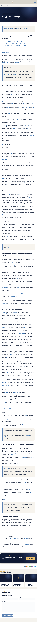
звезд (31, 446)
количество (12, 538)
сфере (22, 120)
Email (20, 597)
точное (13, 546)
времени (25, 28)
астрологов (8, 184)
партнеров (26, 387)
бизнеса (8, 372)
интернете (4, 163)
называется (24, 457)
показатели (20, 89)
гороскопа (8, 74)
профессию (22, 333)
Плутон (4, 499)
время (14, 86)
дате (22, 28)
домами (24, 547)
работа (9, 408)
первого (8, 113)
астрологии (20, 194)
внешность (8, 404)
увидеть (18, 287)
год (15, 95)
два (16, 275)
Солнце (16, 109)
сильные (4, 203)
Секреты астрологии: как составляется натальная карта (16, 43)
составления (25, 327)
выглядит (6, 392)
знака (27, 211)
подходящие (9, 352)
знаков (26, 182)
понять (10, 153)
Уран (30, 492)
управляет (15, 312)
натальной (25, 107)
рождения (29, 28)
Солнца (8, 194)
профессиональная (25, 424)
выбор (12, 240)
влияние (6, 232)
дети (11, 419)
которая (14, 265)
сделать (8, 29)
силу (30, 313)
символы (28, 543)
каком (3, 120)
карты (31, 126)
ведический (24, 260)
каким (3, 178)
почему (24, 143)
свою (16, 29)
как (12, 50)
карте (29, 107)
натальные (27, 126)
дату (26, 103)
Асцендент (5, 111)
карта (19, 50)
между (12, 129)
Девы (9, 424)
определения (23, 293)
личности (27, 458)
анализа (22, 128)
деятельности (27, 436)
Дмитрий (13, 262)
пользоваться (21, 137)
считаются (4, 303)
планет (28, 61)
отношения (16, 245)
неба (26, 59)
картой (32, 457)
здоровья (16, 331)
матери (9, 416)
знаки (11, 313)
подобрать (18, 333)
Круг (3, 395)
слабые (5, 436)
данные (27, 166)
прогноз (19, 206)
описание (8, 107)
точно (12, 358)
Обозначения (27, 544)
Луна (10, 199)
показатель (21, 111)
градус (12, 94)
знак (33, 107)
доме (7, 120)
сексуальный (8, 385)
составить (14, 364)
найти (25, 50)
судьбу (8, 62)
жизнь (17, 278)
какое (3, 232)
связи (26, 151)
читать (3, 144)
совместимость (27, 125)
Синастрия (5, 125)
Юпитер (28, 489)
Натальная (6, 28)
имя (23, 103)
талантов (28, 505)
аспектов (17, 538)
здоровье (18, 349)
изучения (11, 343)
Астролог (6, 69)
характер (29, 78)
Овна (9, 402)
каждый (11, 354)
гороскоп (17, 28)
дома (5, 74)
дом (8, 245)
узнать (28, 128)
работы (3, 237)
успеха (10, 335)
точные (6, 236)
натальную (19, 29)
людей (3, 166)
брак (33, 328)
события (9, 95)
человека (9, 61)
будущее (17, 62)
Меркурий (4, 382)
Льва (8, 419)
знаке (12, 316)
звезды (15, 453)
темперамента (5, 325)
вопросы (18, 154)
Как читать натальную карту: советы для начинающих (16, 45)
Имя (3, 597)
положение (17, 78)
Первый (4, 402)
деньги (3, 408)
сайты (12, 103)
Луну (6, 534)
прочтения (4, 159)
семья (25, 415)
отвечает (21, 109)
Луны (7, 357)
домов (31, 92)
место (31, 103)
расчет (29, 173)
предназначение (5, 52)
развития (11, 433)
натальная (15, 50)
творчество (15, 419)
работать (4, 214)
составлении (27, 322)
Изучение (4, 387)
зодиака (4, 109)
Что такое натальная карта (10, 47)
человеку (32, 135)
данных (19, 107)
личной (12, 436)
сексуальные (24, 482)
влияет (3, 62)
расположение (15, 74)
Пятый (3, 419)
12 (24, 182)
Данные (7, 313)
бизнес (8, 247)
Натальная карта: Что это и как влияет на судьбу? (15, 41)
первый (15, 151)
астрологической (5, 287)
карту (22, 29)
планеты (24, 196)
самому (20, 101)
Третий (5, 245)
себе (17, 463)
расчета (13, 166)
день (27, 83)
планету (13, 296)
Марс (3, 385)
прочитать (13, 454)
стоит (24, 366)
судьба (18, 86)
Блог (5, 5)
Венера (4, 484)
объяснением (26, 538)
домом (18, 313)
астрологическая (16, 392)
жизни (24, 120)
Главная (2, 5)
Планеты (4, 307)
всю (10, 296)
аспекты (14, 128)
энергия (22, 399)
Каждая (4, 312)
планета (10, 120)
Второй (3, 406)
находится (8, 316)
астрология (10, 28)
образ (6, 416)
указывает (27, 435)
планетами (17, 293)
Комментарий (4, 601)
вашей (18, 505)
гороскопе (28, 197)
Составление (6, 468)
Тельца (8, 406)
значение (27, 398)
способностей (5, 327)
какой (9, 229)
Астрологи (4, 50)
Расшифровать (5, 101)
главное (16, 196)
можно (5, 29)
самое (17, 119)
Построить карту (30, 558)
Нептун (27, 495)
